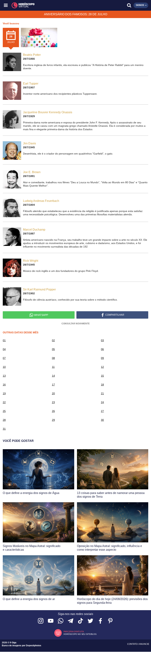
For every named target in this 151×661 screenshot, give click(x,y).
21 (102, 393)
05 (53, 349)
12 (102, 366)
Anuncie (144, 644)
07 (4, 358)
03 (102, 340)
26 (53, 411)
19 (4, 393)
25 (4, 411)
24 (102, 402)
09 (102, 358)
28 (4, 419)
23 (53, 402)
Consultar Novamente (76, 323)
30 (102, 419)
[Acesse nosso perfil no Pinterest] (110, 621)
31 (4, 428)
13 (4, 375)
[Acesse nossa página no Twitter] (90, 621)
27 (102, 411)
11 (53, 366)
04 (4, 349)
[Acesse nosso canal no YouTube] (51, 621)
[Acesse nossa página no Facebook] (100, 621)
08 (53, 358)
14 (53, 375)
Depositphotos (33, 645)
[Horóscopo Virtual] (41, 5)
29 (53, 419)
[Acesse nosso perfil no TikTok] (80, 621)
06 (102, 349)
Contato (132, 644)
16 (4, 384)
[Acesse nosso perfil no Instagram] (41, 621)
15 (102, 375)
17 (53, 384)
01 (4, 340)
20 (53, 393)
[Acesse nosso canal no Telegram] (70, 621)
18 (102, 384)
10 (4, 366)
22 (4, 402)
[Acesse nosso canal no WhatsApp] (60, 621)
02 (53, 340)
